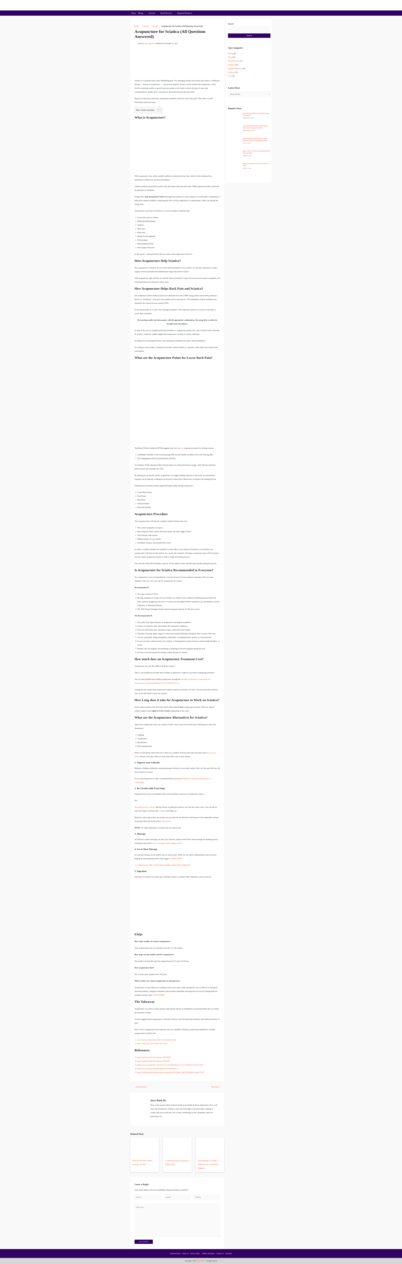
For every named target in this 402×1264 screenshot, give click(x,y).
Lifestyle (151, 13)
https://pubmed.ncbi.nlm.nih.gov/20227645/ (154, 1057)
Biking (140, 13)
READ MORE (158, 995)
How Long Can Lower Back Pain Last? (152, 1044)
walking (162, 811)
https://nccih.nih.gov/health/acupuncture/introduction (157, 1069)
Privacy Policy (195, 1253)
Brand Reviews (166, 13)
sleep (136, 756)
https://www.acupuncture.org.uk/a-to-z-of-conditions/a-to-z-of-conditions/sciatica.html (170, 1065)
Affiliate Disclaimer (208, 1253)
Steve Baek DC (150, 43)
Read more (166, 821)
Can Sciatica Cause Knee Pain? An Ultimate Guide (156, 1040)
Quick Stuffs (201, 1261)
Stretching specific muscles (145, 807)
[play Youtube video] (177, 905)
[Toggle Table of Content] (158, 110)
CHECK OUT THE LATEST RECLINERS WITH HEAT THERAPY (163, 865)
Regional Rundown (184, 13)
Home (133, 13)
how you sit (211, 753)
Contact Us (220, 1253)
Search (231, 24)
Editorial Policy (175, 1253)
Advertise (228, 1253)
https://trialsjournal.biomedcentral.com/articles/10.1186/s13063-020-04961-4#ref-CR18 (170, 1072)
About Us (185, 1253)
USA (230, 76)
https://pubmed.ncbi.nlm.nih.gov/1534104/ (153, 1061)
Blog (230, 57)
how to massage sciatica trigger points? (167, 843)
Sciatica (155, 26)
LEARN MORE (176, 859)
